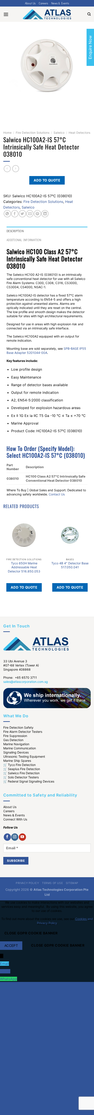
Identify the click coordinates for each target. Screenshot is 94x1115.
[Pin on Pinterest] (37, 213)
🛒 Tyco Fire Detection (19, 765)
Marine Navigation (16, 744)
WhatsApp (8, 979)
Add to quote (47, 180)
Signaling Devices (16, 752)
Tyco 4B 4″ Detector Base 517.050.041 (70, 565)
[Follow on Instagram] (14, 837)
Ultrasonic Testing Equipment (24, 756)
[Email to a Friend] (29, 213)
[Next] (19, 113)
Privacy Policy (27, 883)
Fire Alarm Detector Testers (22, 731)
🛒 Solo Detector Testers (21, 777)
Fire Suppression (15, 736)
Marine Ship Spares (17, 760)
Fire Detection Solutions (32, 132)
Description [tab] (15, 231)
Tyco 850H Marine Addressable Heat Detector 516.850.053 (24, 567)
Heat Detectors (79, 132)
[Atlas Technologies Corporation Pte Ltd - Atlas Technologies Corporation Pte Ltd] (47, 14)
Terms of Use (52, 883)
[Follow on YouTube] (22, 837)
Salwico (59, 132)
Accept (11, 946)
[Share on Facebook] (14, 213)
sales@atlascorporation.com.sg (25, 681)
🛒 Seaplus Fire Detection (21, 769)
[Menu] (6, 14)
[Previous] (7, 113)
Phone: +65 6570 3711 (20, 677)
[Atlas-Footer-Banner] (47, 697)
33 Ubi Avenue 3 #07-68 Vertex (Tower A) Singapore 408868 (21, 665)
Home (7, 132)
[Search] (89, 14)
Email (4, 963)
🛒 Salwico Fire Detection (21, 773)
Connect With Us (15, 819)
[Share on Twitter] (22, 213)
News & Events (60, 3)
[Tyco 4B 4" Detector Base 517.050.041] (70, 535)
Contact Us (57, 494)
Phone (5, 971)
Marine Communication (19, 748)
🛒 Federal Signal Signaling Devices (28, 781)
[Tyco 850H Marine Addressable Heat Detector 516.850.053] (24, 535)
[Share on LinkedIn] (45, 213)
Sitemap (72, 883)
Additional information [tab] (24, 240)
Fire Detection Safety (18, 727)
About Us (30, 3)
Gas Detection (13, 740)
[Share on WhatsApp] (7, 213)
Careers (43, 3)
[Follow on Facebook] (7, 837)
